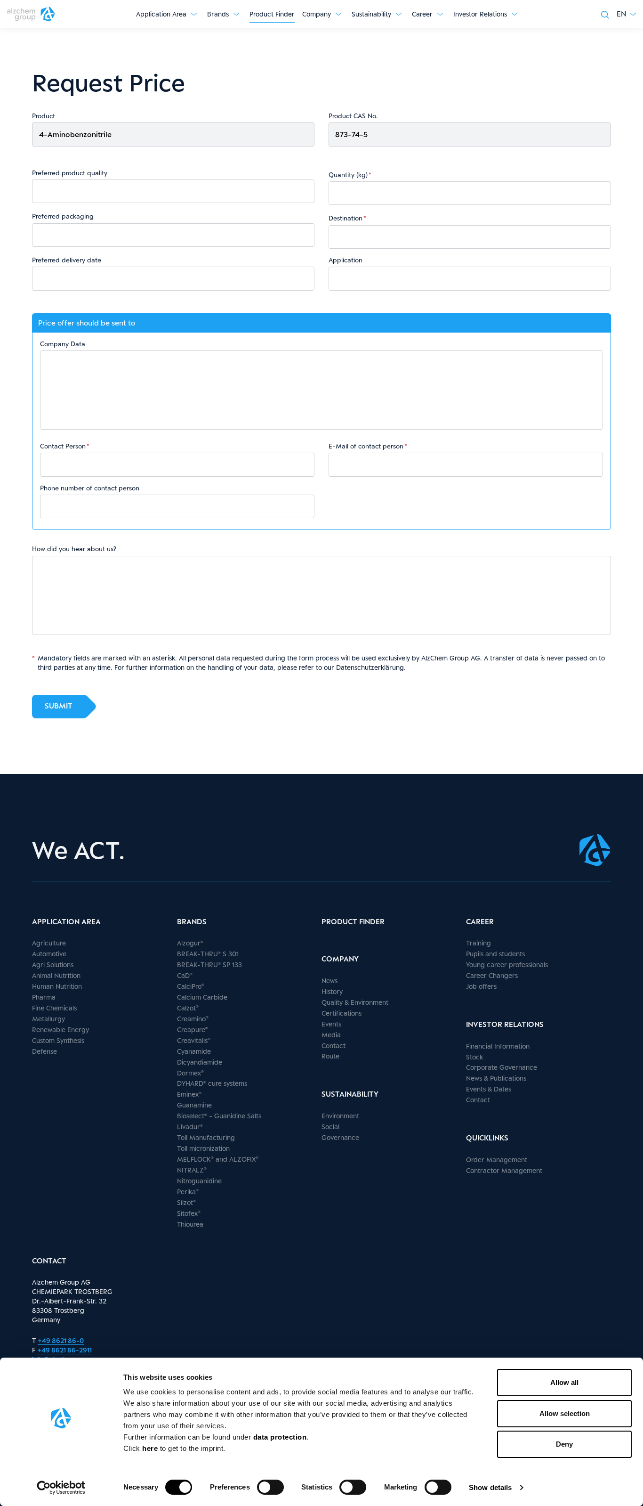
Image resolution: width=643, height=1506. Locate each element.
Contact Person (63, 446)
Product (43, 116)
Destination (345, 218)
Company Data (62, 344)
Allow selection (564, 1413)
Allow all (564, 1382)
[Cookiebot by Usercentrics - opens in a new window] (61, 1488)
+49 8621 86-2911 (64, 1350)
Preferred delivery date (66, 260)
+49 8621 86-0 (61, 1340)
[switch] (270, 1487)
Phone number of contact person (89, 488)
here (151, 1448)
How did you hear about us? (74, 549)
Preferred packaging (63, 216)
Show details (490, 1487)
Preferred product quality (69, 173)
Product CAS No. (353, 116)
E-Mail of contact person (366, 446)
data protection (280, 1437)
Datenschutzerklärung (370, 667)
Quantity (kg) (348, 175)
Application (345, 260)
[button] (626, 14)
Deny (564, 1444)
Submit (58, 705)
